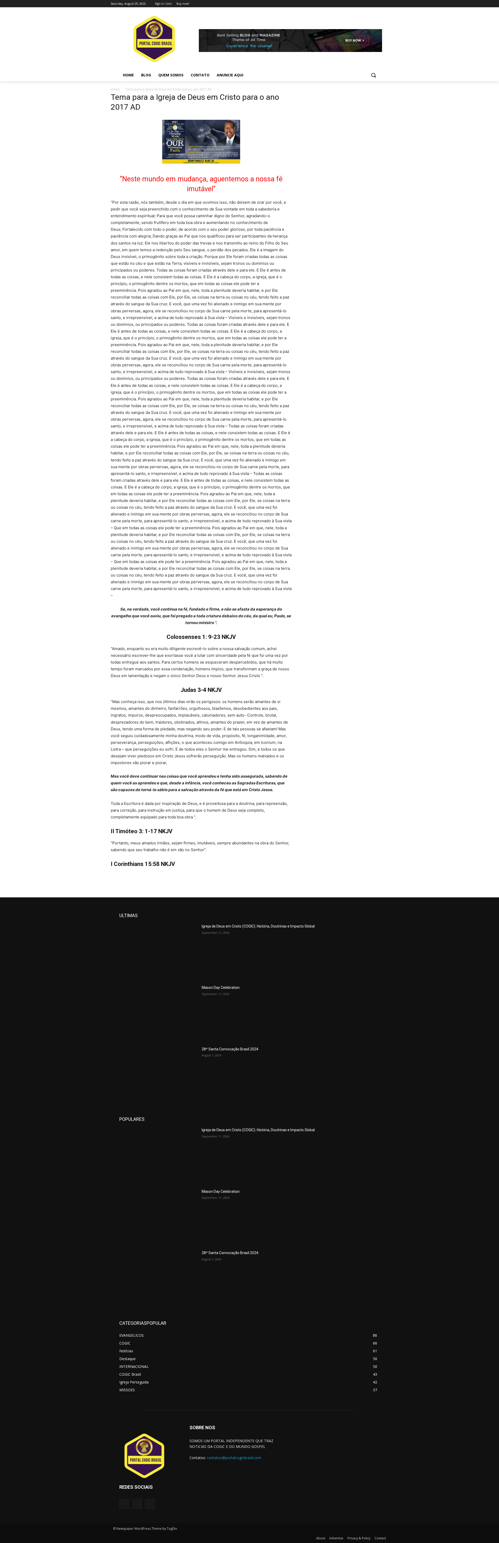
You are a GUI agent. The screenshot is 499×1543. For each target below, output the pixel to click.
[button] (373, 75)
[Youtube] (385, 4)
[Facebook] (356, 4)
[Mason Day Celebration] (158, 1012)
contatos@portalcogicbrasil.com (234, 1457)
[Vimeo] (378, 4)
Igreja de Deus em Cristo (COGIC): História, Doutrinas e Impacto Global (258, 926)
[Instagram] (364, 4)
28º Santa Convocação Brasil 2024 (230, 1049)
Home (115, 89)
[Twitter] (371, 4)
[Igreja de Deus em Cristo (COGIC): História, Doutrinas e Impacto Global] (158, 951)
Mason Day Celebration (221, 987)
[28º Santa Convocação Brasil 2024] (158, 1074)
